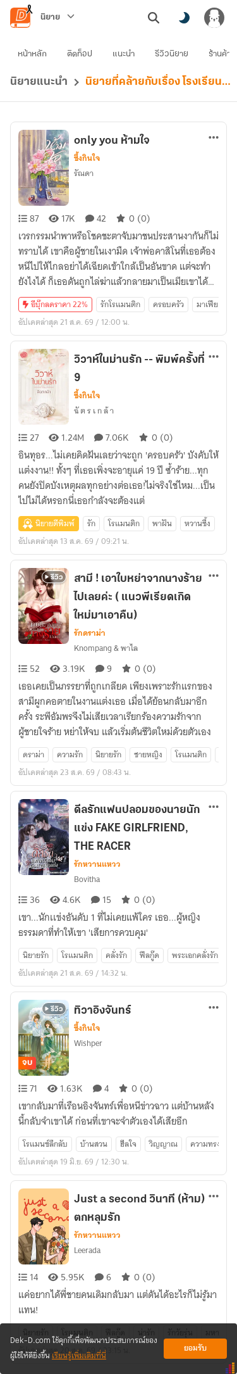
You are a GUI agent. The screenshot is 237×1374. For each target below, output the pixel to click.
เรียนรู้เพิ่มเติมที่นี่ (79, 1356)
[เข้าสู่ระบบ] (214, 17)
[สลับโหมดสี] (184, 17)
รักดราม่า (90, 633)
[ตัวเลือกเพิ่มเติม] (213, 137)
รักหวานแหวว (97, 864)
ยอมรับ (195, 1348)
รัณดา (84, 173)
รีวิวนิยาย (171, 54)
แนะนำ (123, 54)
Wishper (88, 1043)
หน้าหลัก (32, 54)
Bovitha (87, 879)
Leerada (87, 1250)
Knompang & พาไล (106, 648)
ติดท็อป (79, 54)
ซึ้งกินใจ (87, 158)
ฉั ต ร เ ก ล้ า (94, 410)
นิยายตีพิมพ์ (55, 523)
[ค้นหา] (153, 17)
